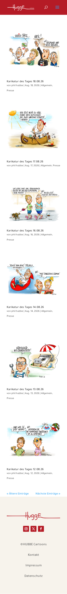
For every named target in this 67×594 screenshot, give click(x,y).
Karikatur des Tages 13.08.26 (25, 389)
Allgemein (46, 85)
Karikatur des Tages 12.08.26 (25, 469)
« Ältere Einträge (18, 494)
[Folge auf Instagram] (26, 529)
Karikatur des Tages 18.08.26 (25, 81)
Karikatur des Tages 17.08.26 (25, 162)
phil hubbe (17, 85)
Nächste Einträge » (48, 494)
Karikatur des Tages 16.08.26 (25, 231)
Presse (10, 91)
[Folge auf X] (33, 529)
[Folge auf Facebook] (41, 529)
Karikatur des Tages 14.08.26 (25, 307)
